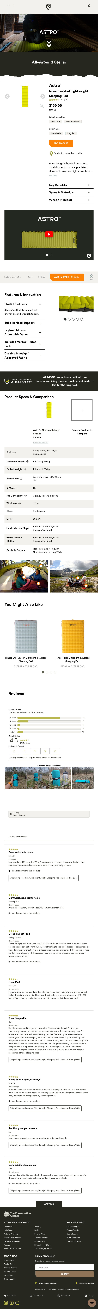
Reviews (41, 277)
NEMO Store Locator (86, 1283)
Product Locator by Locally (68, 153)
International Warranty (12, 1238)
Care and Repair (73, 1226)
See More (53, 176)
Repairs (7, 1245)
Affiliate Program (10, 1268)
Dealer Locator (72, 1234)
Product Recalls (72, 1230)
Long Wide (56, 133)
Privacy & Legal (40, 1289)
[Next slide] (42, 96)
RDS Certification (73, 1238)
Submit (65, 1274)
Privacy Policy (39, 1241)
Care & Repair (11, 1295)
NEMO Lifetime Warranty (48, 1283)
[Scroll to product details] (49, 43)
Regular (71, 133)
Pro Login (91, 1295)
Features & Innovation (12, 277)
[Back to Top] (91, 277)
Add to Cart (66, 277)
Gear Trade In (9, 1279)
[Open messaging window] (91, 1302)
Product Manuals (38, 1295)
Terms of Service (41, 1238)
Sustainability (9, 1260)
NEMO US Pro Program (12, 1249)
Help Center (9, 1230)
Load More (49, 1204)
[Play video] (49, 235)
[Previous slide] (7, 96)
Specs (30, 277)
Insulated (55, 122)
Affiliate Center (10, 1272)
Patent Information (74, 1241)
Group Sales (8, 1275)
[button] (47, 255)
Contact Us (8, 1226)
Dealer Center (9, 1264)
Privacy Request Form (42, 1245)
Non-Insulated (72, 122)
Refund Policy (39, 1234)
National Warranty (11, 1234)
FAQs (36, 1230)
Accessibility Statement (43, 1249)
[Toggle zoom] (42, 106)
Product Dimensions (40, 442)
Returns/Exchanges (12, 1241)
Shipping (37, 1226)
